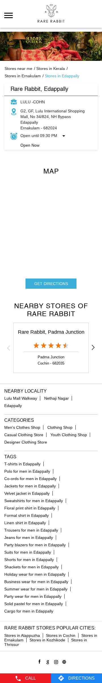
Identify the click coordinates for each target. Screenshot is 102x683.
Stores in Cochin (60, 635)
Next (93, 348)
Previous (8, 348)
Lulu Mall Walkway (20, 398)
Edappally (13, 405)
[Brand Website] (63, 661)
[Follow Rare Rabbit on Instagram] (55, 661)
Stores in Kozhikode (47, 640)
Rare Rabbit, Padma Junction (51, 332)
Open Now (29, 145)
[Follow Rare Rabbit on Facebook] (38, 661)
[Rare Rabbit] (51, 13)
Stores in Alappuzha (22, 635)
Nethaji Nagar (56, 398)
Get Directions (51, 283)
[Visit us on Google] (46, 661)
